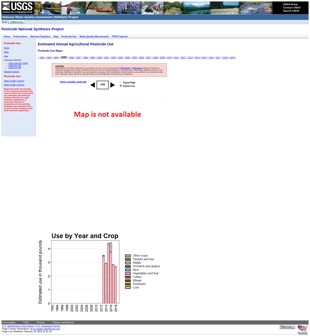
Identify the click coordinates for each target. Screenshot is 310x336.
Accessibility (8, 322)
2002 (113, 57)
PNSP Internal (120, 36)
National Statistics (40, 36)
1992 (41, 57)
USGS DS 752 (14, 65)
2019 (232, 57)
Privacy (41, 322)
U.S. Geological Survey (48, 326)
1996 (71, 57)
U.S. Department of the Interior (18, 326)
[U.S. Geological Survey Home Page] (17, 13)
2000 (99, 57)
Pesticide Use (68, 36)
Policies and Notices (63, 322)
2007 (148, 57)
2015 (204, 57)
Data (55, 36)
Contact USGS (291, 7)
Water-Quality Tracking (14, 81)
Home (7, 36)
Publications (20, 36)
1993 (48, 57)
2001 (106, 57)
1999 (92, 57)
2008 (155, 57)
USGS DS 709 (14, 68)
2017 (218, 57)
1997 (78, 57)
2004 (127, 57)
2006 (141, 57)
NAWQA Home (15, 22)
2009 (162, 57)
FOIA (26, 322)
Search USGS (291, 10)
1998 (85, 57)
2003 (120, 57)
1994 (55, 57)
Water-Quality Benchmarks (94, 36)
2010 (169, 57)
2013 (190, 57)
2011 (176, 57)
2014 (197, 57)
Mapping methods (11, 72)
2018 (225, 57)
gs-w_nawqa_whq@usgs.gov (45, 328)
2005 (134, 57)
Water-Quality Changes (14, 85)
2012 (183, 57)
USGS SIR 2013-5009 (18, 63)
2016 (211, 57)
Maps (6, 52)
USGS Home (290, 4)
